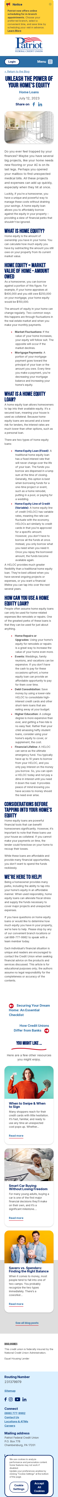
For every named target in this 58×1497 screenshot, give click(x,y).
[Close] (50, 4)
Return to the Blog (16, 71)
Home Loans (29, 92)
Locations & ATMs (16, 1421)
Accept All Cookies (39, 1487)
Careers (9, 1425)
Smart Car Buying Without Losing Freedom (28, 1187)
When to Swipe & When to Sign (27, 1105)
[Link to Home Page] (29, 45)
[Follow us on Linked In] (24, 1400)
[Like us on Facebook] (5, 1400)
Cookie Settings (18, 1487)
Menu (41, 61)
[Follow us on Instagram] (11, 1400)
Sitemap (9, 1390)
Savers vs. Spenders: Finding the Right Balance (29, 1269)
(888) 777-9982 (14, 1413)
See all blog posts (27, 1322)
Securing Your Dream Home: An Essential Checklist (29, 1010)
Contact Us (11, 1417)
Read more (16, 1135)
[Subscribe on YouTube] (17, 1400)
